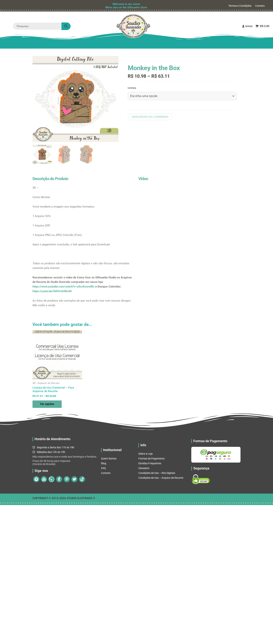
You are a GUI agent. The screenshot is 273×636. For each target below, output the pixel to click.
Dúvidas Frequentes (149, 463)
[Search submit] (66, 26)
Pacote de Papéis (193, 44)
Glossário (143, 468)
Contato (260, 5)
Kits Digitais (221, 44)
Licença (132, 88)
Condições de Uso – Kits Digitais (156, 472)
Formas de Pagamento (151, 458)
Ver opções (47, 404)
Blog (103, 463)
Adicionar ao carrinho (150, 116)
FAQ (103, 468)
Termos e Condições (239, 5)
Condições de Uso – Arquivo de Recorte (160, 477)
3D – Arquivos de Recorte (77, 44)
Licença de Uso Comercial (157, 44)
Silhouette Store (137, 7)
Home (48, 44)
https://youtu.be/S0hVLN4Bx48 (52, 291)
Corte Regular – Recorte (117, 44)
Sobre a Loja (145, 453)
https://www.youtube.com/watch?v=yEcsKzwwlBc (63, 286)
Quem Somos (108, 458)
